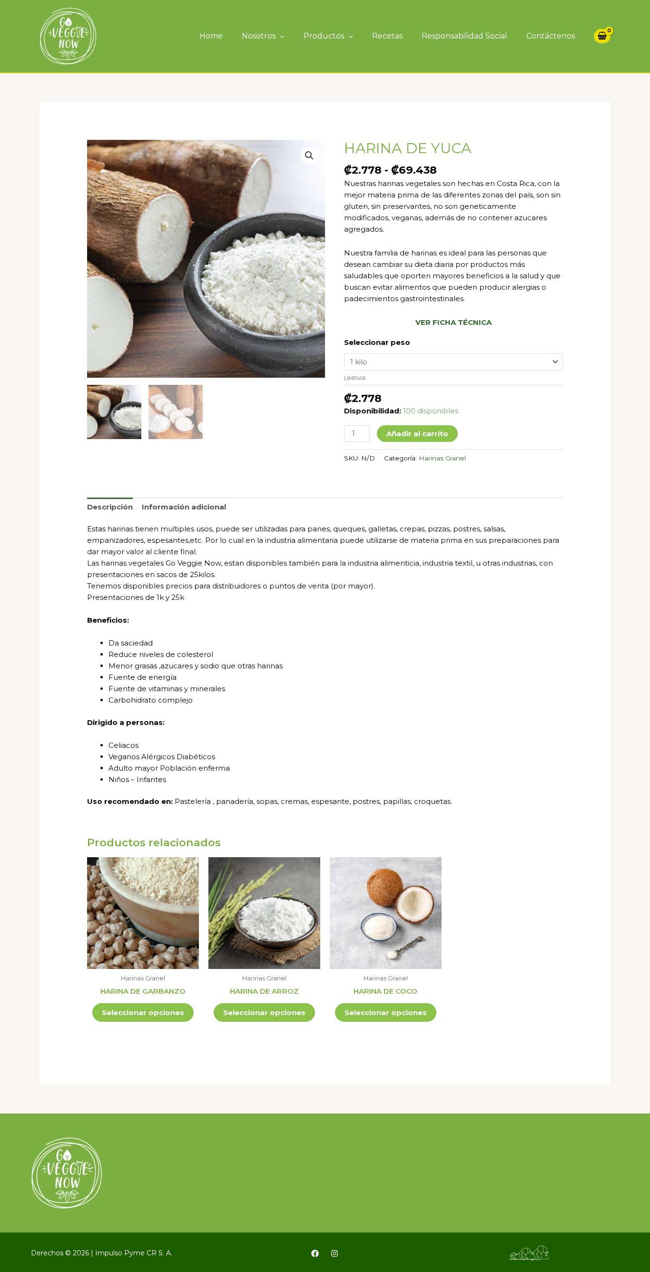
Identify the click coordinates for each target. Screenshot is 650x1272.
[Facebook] (315, 1253)
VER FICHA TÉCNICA (453, 322)
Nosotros (259, 35)
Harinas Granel (442, 458)
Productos (324, 35)
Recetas (387, 35)
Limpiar (355, 378)
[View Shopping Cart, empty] (602, 36)
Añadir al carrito (417, 433)
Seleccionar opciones (143, 1012)
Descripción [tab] (110, 506)
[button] (309, 155)
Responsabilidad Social (464, 35)
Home (211, 35)
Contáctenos (550, 35)
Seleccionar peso (377, 342)
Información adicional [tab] (184, 506)
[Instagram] (334, 1253)
